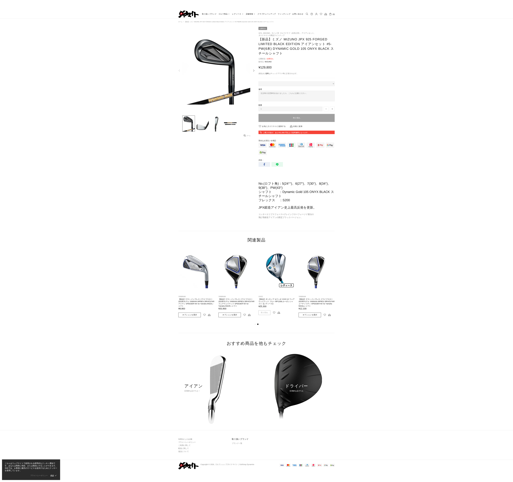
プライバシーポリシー (187, 442)
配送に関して (183, 448)
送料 (267, 73)
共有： (261, 160)
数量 (260, 105)
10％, (261, 33)
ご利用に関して (184, 445)
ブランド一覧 (237, 443)
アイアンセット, (308, 33)
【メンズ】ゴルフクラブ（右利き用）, (286, 33)
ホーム (180, 21)
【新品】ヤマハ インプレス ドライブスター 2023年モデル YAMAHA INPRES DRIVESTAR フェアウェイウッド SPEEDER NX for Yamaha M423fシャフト (317, 302)
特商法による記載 (185, 439)
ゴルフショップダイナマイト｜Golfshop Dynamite (188, 14)
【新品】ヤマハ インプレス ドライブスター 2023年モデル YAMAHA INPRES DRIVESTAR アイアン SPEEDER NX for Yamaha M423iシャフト (276, 302)
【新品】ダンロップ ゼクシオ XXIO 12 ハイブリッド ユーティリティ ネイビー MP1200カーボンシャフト (196, 301)
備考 (260, 89)
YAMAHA (222, 296)
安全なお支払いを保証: (267, 141)
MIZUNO (268, 62)
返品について (183, 451)
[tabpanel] (196, 283)
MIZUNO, (267, 33)
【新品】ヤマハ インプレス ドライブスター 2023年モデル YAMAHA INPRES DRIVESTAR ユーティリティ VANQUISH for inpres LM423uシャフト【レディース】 (236, 302)
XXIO (180, 296)
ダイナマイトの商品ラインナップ (272, 35)
